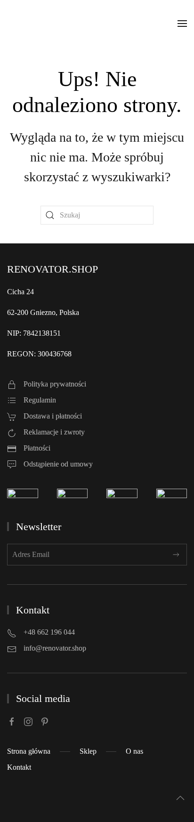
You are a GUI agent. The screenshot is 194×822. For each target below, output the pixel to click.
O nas (134, 751)
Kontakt (19, 767)
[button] (182, 23)
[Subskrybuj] (176, 554)
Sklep (88, 751)
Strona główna (28, 751)
